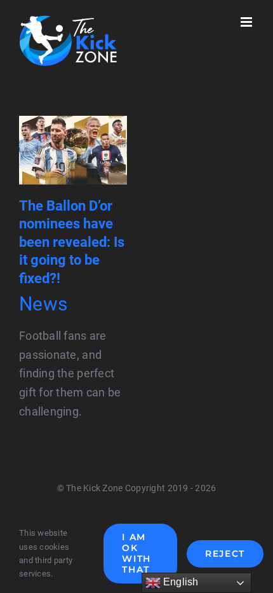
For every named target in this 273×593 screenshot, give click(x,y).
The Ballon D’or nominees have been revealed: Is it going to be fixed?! (71, 242)
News (43, 304)
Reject (225, 553)
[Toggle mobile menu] (247, 22)
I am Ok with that (136, 553)
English (180, 581)
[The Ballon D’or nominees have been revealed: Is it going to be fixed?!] (73, 125)
